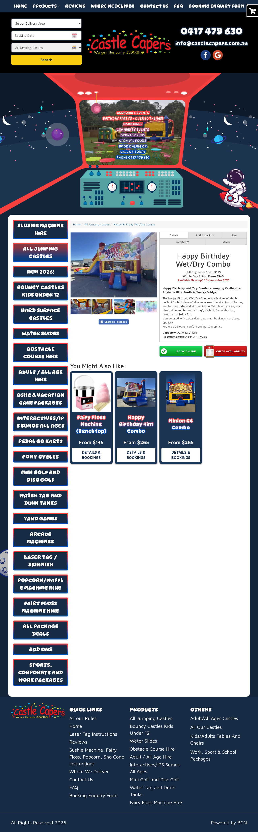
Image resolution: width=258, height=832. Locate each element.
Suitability (182, 241)
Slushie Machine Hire (40, 229)
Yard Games (40, 518)
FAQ (178, 6)
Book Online (186, 351)
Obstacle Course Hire (40, 353)
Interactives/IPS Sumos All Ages (40, 422)
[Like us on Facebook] (206, 54)
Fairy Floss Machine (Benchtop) (91, 424)
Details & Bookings (91, 455)
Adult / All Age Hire (40, 376)
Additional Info (205, 235)
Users (226, 241)
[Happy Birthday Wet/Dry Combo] (114, 265)
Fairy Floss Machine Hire (40, 607)
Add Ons (40, 649)
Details (174, 235)
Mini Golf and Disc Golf (40, 476)
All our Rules (83, 718)
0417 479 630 (211, 31)
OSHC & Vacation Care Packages (40, 399)
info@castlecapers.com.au (211, 43)
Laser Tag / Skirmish (40, 561)
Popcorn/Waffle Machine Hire (40, 584)
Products (45, 6)
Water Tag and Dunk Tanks (40, 499)
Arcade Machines (40, 538)
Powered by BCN (229, 822)
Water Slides (40, 333)
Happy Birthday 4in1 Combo (136, 424)
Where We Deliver (112, 6)
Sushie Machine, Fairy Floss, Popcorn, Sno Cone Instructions (96, 757)
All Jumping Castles (40, 252)
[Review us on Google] (218, 54)
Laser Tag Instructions (93, 734)
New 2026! (40, 272)
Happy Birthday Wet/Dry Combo (134, 224)
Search (46, 60)
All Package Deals (40, 630)
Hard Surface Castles (40, 314)
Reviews (75, 6)
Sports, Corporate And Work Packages (40, 672)
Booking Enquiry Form (216, 6)
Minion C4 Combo (181, 424)
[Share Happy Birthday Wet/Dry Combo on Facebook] (114, 321)
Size (234, 235)
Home (20, 6)
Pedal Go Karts (40, 441)
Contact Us (154, 6)
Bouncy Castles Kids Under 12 (40, 291)
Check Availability (230, 351)
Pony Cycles (40, 457)
